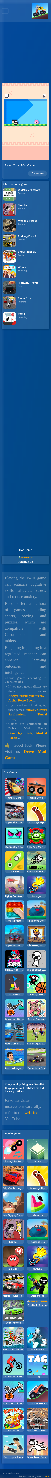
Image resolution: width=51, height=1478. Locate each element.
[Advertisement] (25, 52)
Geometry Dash (20, 733)
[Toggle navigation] (5, 11)
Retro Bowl (25, 700)
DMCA (46, 1476)
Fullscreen (39, 173)
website (31, 1112)
